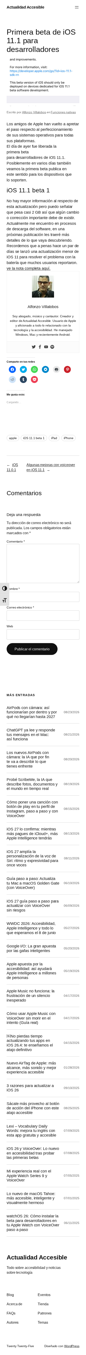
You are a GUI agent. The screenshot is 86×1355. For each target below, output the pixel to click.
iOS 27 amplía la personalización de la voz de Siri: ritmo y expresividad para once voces (32, 858)
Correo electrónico (20, 607)
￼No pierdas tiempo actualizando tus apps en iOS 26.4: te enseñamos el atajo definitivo (30, 1043)
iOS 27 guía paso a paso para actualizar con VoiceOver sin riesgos (33, 905)
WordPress (71, 1346)
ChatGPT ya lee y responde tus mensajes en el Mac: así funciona (31, 734)
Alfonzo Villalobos (34, 112)
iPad (54, 438)
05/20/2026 (71, 948)
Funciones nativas (63, 112)
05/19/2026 (71, 971)
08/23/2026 (71, 712)
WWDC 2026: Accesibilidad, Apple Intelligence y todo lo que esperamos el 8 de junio (31, 928)
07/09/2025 (71, 1130)
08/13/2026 (71, 833)
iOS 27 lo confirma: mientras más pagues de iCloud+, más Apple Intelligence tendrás (32, 833)
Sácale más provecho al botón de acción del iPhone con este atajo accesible (33, 1108)
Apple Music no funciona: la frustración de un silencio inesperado (30, 995)
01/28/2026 (71, 1067)
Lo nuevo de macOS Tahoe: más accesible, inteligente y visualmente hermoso (31, 1198)
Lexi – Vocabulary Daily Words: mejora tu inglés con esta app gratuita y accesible (31, 1130)
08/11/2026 (71, 858)
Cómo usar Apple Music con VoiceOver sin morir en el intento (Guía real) (31, 1018)
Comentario (16, 541)
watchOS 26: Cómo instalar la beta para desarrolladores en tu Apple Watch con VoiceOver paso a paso (33, 1223)
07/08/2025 (71, 1153)
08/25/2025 (71, 1108)
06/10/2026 (71, 883)
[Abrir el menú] (76, 7)
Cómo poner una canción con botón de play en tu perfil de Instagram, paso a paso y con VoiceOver (32, 809)
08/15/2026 (71, 809)
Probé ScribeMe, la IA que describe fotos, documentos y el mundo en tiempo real (32, 784)
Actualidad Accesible (25, 7)
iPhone (68, 438)
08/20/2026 (71, 759)
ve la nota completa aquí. (28, 268)
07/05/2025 (71, 1175)
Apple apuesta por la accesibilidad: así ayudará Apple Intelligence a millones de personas (31, 971)
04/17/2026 (71, 995)
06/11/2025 (71, 1223)
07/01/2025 (71, 1198)
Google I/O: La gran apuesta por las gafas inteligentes (31, 948)
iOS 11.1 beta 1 (34, 438)
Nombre (13, 589)
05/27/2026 (71, 928)
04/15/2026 (71, 1043)
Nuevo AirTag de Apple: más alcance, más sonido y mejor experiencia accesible (31, 1067)
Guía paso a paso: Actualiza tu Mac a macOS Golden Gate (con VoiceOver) (33, 883)
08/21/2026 (71, 734)
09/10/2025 (71, 1088)
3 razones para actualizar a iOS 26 (30, 1088)
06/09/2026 (71, 905)
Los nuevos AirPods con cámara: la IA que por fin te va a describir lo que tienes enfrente (28, 759)
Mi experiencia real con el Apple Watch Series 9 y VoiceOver (29, 1175)
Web (10, 626)
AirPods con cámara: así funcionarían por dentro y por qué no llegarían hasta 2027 (32, 712)
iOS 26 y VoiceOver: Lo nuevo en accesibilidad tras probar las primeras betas (33, 1153)
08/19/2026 (71, 784)
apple (13, 438)
